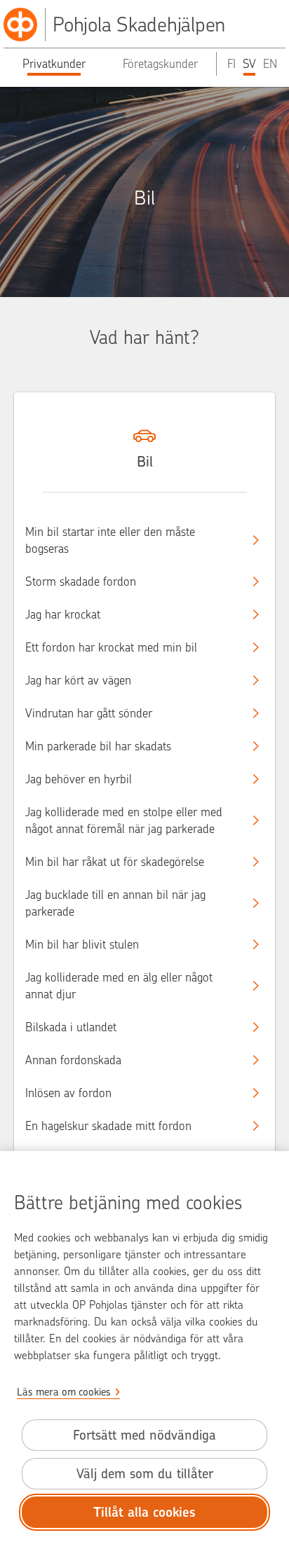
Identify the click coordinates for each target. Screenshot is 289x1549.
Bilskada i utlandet (70, 1027)
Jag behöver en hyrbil (78, 779)
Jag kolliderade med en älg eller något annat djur (119, 985)
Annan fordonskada (73, 1060)
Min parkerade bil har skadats (98, 746)
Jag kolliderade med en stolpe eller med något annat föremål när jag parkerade (123, 820)
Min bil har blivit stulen (82, 944)
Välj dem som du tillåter (144, 1474)
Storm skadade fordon (80, 581)
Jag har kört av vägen (78, 680)
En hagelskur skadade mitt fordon (108, 1126)
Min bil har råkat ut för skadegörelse (114, 862)
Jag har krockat (62, 614)
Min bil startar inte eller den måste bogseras (110, 540)
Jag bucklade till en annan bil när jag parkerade (115, 903)
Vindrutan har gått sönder (88, 713)
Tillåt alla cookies (144, 1512)
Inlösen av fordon (68, 1093)
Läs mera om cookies (64, 1392)
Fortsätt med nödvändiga (144, 1435)
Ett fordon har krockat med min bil (111, 647)
